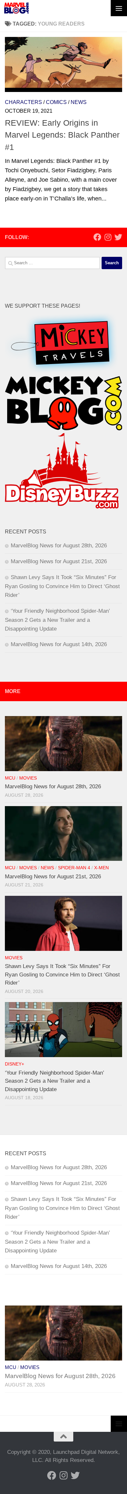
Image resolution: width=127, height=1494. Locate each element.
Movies (28, 778)
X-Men (101, 867)
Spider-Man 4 (74, 867)
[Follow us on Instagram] (108, 237)
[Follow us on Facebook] (97, 237)
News (79, 102)
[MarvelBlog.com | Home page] (16, 8)
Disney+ (14, 1064)
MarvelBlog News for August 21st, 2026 (59, 561)
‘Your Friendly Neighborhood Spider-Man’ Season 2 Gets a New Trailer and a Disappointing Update (57, 620)
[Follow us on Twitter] (118, 237)
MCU (10, 778)
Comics (56, 102)
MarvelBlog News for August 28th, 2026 (59, 545)
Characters (23, 102)
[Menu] (119, 8)
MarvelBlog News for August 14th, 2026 (59, 644)
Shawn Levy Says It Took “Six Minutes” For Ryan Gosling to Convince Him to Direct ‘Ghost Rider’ (62, 586)
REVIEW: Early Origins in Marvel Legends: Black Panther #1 (62, 135)
